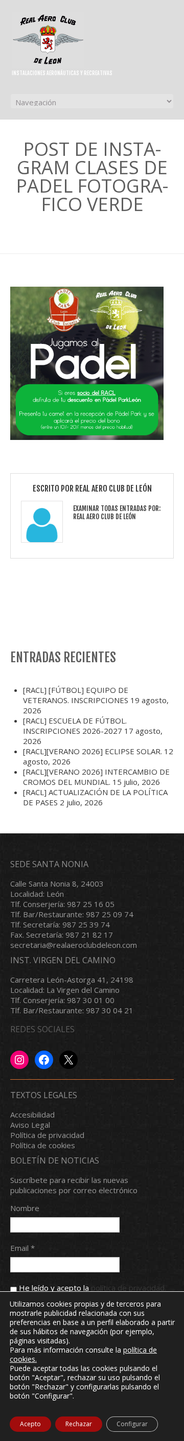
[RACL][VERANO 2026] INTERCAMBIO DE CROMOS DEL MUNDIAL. (96, 776)
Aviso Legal (30, 1125)
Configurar (132, 1424)
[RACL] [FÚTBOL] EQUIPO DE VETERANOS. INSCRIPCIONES (75, 695)
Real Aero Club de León (113, 488)
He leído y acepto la (91, 1288)
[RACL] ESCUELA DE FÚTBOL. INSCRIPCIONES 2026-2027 (75, 725)
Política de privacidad (47, 1135)
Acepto (30, 1424)
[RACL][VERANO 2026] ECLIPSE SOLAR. (92, 751)
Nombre (24, 1208)
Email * (22, 1248)
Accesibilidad (32, 1114)
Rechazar (78, 1424)
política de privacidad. (128, 1288)
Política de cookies (42, 1145)
